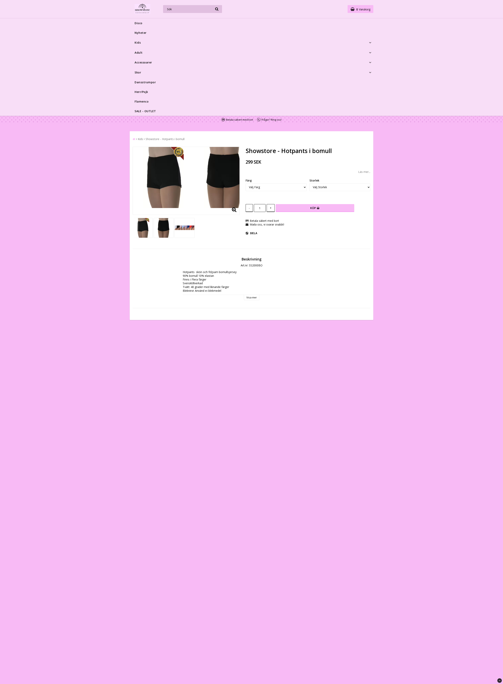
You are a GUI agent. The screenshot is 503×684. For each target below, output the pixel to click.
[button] (360, 9)
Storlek (314, 180)
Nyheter (141, 33)
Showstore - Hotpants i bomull (165, 139)
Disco (138, 23)
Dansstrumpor (145, 82)
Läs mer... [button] (364, 172)
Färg (249, 180)
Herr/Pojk (141, 92)
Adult (139, 52)
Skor (138, 72)
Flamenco (142, 101)
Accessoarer (143, 62)
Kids (138, 42)
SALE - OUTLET (145, 111)
